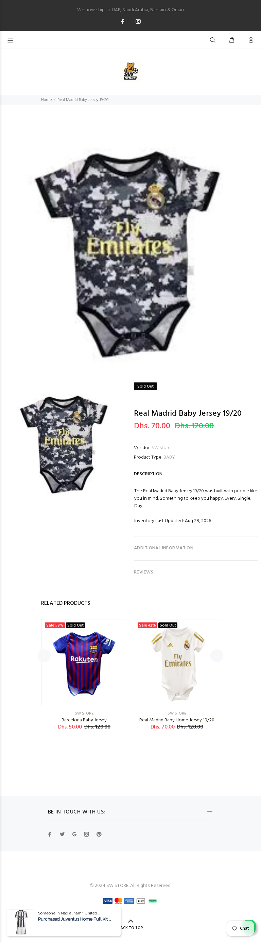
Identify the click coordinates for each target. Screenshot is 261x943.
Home (46, 100)
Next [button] (216, 655)
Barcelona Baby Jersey (84, 720)
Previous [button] (44, 655)
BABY (169, 457)
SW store (161, 448)
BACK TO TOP (130, 928)
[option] (130, 250)
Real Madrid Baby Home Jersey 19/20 (176, 720)
